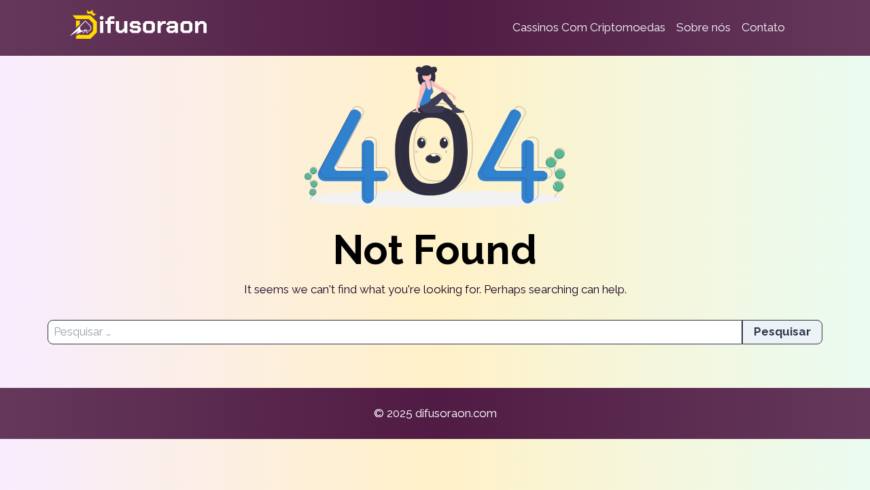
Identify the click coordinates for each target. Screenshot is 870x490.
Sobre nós (703, 27)
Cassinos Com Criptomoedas (588, 27)
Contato (763, 27)
